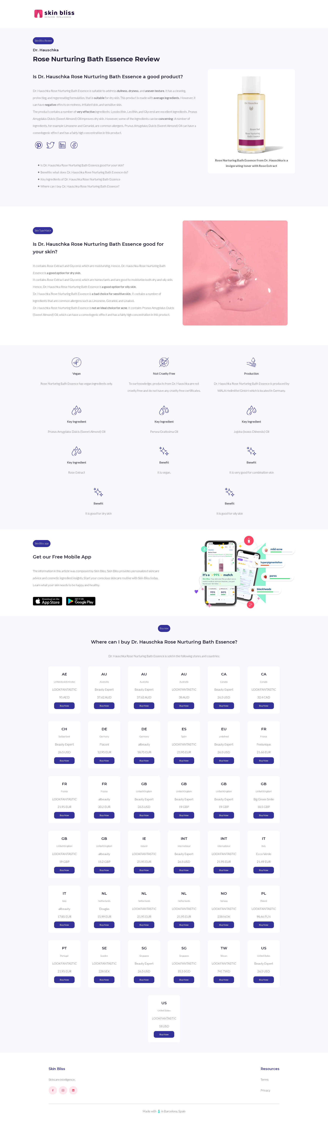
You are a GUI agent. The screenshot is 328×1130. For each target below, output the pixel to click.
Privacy (265, 1090)
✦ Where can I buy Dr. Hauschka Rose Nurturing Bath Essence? (78, 186)
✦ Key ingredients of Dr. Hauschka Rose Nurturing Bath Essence (78, 179)
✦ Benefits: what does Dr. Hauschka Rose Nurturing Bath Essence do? (82, 172)
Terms (265, 1079)
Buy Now (64, 705)
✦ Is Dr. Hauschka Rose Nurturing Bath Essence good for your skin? (80, 165)
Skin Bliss (57, 1069)
